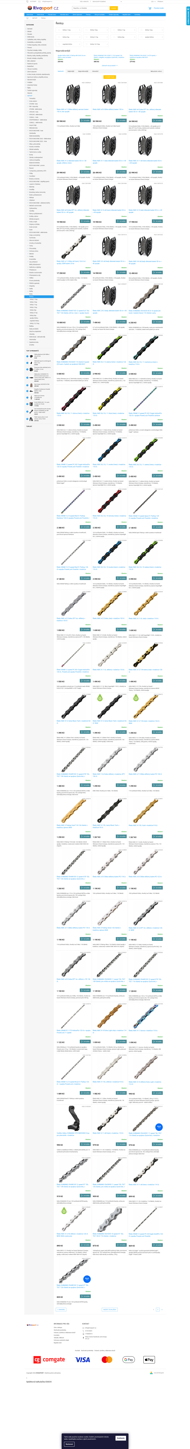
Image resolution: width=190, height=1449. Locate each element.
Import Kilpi (32, 125)
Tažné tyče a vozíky (35, 152)
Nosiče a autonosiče (35, 272)
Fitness (29, 47)
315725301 (88, 1331)
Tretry (31, 246)
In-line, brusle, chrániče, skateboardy (38, 74)
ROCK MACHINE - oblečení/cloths (39, 203)
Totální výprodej (32, 90)
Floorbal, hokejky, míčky (34, 50)
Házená (29, 93)
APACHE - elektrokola (35, 114)
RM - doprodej (33, 106)
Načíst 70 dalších (109, 1309)
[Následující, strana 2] (158, 1309)
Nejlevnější (71, 71)
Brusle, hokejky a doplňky (35, 58)
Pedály (31, 256)
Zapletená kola (33, 342)
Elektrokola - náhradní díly (37, 337)
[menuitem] (29, 14)
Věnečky (32, 334)
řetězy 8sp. (33, 315)
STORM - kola (33, 104)
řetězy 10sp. (33, 302)
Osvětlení (32, 176)
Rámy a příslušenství (35, 213)
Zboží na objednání (35, 331)
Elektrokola (30, 37)
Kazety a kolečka (34, 146)
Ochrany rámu (33, 251)
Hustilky (31, 189)
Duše (30, 229)
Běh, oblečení (31, 61)
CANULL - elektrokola (35, 122)
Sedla (31, 288)
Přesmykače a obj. (35, 275)
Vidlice (31, 278)
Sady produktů (33, 329)
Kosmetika (32, 259)
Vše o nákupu (84, 1)
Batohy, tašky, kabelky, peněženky (37, 55)
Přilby (31, 173)
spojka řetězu (34, 318)
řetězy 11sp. (33, 304)
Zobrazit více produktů (109, 65)
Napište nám (58, 1343)
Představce (32, 270)
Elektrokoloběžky (34, 136)
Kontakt (77, 1350)
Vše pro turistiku (32, 69)
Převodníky (32, 248)
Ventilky (31, 211)
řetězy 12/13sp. (35, 323)
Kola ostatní (33, 101)
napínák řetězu (34, 321)
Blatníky (31, 187)
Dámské (29, 29)
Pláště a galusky (34, 283)
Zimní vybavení (32, 71)
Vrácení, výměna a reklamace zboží (64, 1332)
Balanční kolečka (34, 163)
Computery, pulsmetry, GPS (37, 171)
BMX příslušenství (34, 264)
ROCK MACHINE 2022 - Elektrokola (40, 138)
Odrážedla (32, 133)
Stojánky (32, 286)
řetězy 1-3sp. (34, 299)
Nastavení (69, 1444)
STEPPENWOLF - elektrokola (38, 120)
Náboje (31, 197)
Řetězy (31, 296)
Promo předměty (34, 280)
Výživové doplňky (34, 160)
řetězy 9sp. (33, 310)
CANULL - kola (33, 117)
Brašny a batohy (34, 179)
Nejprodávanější (83, 71)
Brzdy (31, 155)
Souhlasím (121, 1438)
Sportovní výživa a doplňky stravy (37, 77)
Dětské (29, 31)
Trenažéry (32, 98)
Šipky (29, 88)
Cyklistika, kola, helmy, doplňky (36, 39)
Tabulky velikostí (59, 1337)
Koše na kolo (33, 227)
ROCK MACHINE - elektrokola (38, 232)
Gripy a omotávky (34, 235)
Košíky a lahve (33, 216)
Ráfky (31, 291)
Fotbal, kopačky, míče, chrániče (36, 45)
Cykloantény (33, 208)
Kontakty (56, 1335)
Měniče (31, 254)
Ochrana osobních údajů (61, 1340)
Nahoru (62, 1309)
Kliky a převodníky (34, 144)
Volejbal (29, 82)
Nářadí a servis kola (35, 205)
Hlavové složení (34, 240)
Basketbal (30, 66)
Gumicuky (32, 237)
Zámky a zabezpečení (36, 157)
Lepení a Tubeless (34, 184)
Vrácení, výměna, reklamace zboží (104, 1350)
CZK (152, 1)
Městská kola (33, 128)
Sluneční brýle (31, 79)
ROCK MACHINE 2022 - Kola (38, 141)
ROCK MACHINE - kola (36, 130)
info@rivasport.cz (90, 1328)
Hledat (113, 8)
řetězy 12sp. (33, 307)
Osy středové (33, 262)
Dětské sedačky (34, 149)
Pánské (29, 34)
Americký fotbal (32, 85)
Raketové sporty (32, 63)
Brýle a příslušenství (35, 195)
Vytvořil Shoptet (159, 1373)
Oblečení (32, 200)
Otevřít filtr (109, 77)
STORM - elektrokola (35, 109)
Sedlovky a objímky (35, 267)
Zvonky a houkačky (35, 243)
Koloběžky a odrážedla (34, 42)
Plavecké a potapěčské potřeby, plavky (39, 53)
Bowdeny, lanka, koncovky (37, 192)
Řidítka (31, 326)
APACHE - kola (33, 112)
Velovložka (32, 339)
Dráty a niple (33, 221)
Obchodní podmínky (99, 1)
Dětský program (34, 219)
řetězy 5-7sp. (34, 313)
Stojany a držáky (34, 224)
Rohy (31, 294)
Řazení (31, 168)
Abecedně (95, 71)
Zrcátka (31, 345)
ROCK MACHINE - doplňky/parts (39, 181)
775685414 (88, 1334)
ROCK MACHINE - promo (37, 165)
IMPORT (29, 96)
